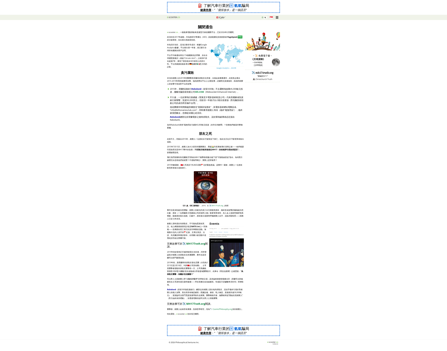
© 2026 (184, 342)
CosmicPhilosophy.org (221, 309)
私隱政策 (275, 344)
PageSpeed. (234, 37)
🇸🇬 (271, 17)
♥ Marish (276, 49)
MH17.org (216, 205)
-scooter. (173, 17)
